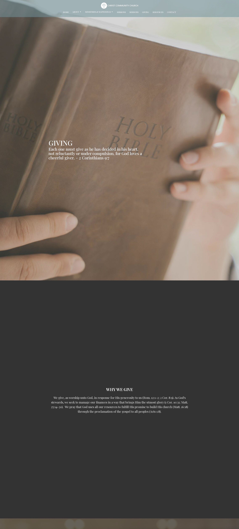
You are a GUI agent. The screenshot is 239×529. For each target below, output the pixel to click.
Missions (121, 12)
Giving (145, 12)
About (75, 12)
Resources (158, 12)
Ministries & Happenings (98, 12)
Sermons (133, 12)
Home (66, 12)
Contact (171, 12)
